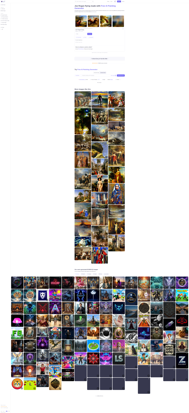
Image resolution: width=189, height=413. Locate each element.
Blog (1, 411)
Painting (76, 31)
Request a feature (3, 412)
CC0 (81, 42)
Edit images (4, 10)
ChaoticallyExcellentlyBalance (88, 28)
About (3, 411)
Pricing (108, 1)
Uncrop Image (4, 22)
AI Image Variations (5, 16)
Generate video (103, 72)
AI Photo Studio (4, 24)
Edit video (3, 8)
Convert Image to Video (5, 20)
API (2, 29)
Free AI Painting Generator (87, 69)
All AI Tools (3, 4)
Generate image (96, 72)
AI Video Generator (5, 18)
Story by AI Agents (94, 79)
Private (118, 79)
